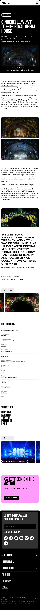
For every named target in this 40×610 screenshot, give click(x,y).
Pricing (6, 574)
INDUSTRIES (8, 562)
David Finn (4, 393)
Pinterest (6, 421)
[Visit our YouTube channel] (21, 538)
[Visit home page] (9, 3)
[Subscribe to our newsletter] (34, 526)
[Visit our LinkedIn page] (27, 538)
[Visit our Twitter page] (11, 538)
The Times (19, 280)
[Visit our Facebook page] (16, 538)
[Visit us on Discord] (6, 543)
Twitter (5, 418)
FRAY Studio (21, 68)
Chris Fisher (4, 398)
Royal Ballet (15, 330)
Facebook (6, 415)
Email (4, 423)
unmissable (6, 200)
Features (7, 555)
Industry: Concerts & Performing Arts (22, 70)
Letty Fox (3, 346)
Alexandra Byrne (5, 387)
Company (6, 581)
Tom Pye (15, 92)
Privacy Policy (25, 603)
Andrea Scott (4, 341)
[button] (4, 290)
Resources (8, 568)
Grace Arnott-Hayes (6, 351)
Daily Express (10, 280)
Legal (5, 587)
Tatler (3, 280)
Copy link (6, 412)
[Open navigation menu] (37, 3)
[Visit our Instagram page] (6, 538)
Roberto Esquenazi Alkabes (18, 361)
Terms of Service (14, 603)
